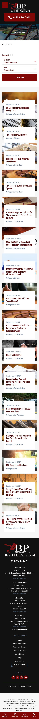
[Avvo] (17, 677)
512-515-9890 (19, 586)
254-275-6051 (19, 619)
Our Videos (19, 654)
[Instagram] (21, 677)
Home (19, 640)
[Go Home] (4, 44)
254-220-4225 (19, 561)
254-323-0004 (19, 570)
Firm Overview (19, 644)
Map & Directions (19, 578)
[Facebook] (13, 677)
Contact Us (19, 661)
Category (7, 60)
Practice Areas (19, 647)
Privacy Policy (25, 686)
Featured (5, 55)
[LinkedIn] (26, 677)
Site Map (12, 686)
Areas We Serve (19, 651)
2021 (10, 44)
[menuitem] (19, 640)
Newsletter (19, 665)
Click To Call (22, 17)
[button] (5, 5)
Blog (20, 658)
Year (5, 68)
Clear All (19, 78)
